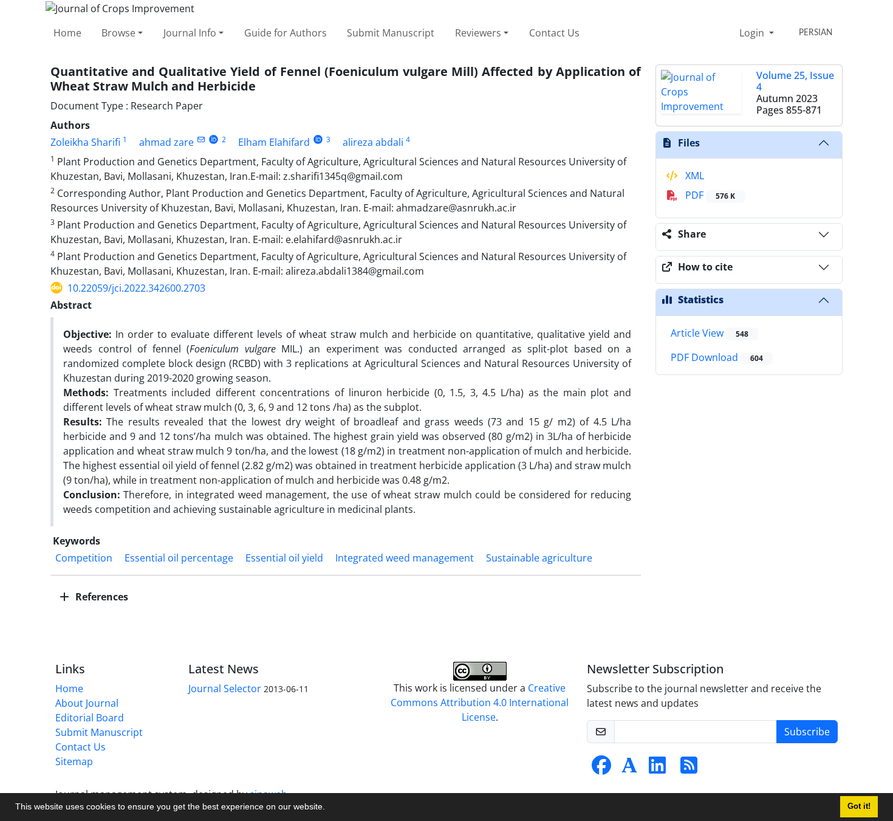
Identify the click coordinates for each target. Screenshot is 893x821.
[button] (329, 808)
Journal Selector (224, 688)
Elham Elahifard (274, 142)
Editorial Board (89, 717)
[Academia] (629, 768)
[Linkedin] (657, 768)
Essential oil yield (284, 558)
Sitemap (74, 761)
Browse (118, 33)
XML (693, 175)
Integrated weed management (404, 558)
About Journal (86, 703)
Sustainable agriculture (539, 558)
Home (67, 33)
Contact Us (554, 33)
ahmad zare (166, 142)
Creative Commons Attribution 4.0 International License (480, 702)
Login (753, 33)
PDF (709, 195)
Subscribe (807, 731)
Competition (83, 558)
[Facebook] (601, 768)
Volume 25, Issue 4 (795, 81)
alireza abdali (373, 142)
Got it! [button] (859, 806)
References (100, 596)
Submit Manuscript (390, 33)
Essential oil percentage (179, 558)
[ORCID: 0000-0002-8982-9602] (318, 139)
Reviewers (478, 33)
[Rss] (688, 768)
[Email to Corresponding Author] (200, 139)
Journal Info (189, 33)
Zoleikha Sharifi (85, 142)
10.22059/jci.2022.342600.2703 (136, 288)
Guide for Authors (285, 33)
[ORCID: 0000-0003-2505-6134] (213, 139)
